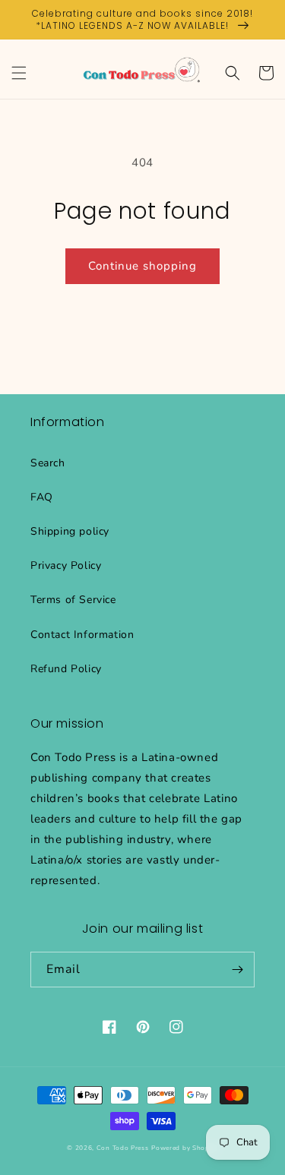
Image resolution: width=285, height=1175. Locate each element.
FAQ (41, 497)
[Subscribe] (237, 969)
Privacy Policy (65, 565)
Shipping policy (69, 531)
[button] (19, 73)
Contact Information (82, 634)
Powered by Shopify (184, 1148)
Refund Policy (66, 669)
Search (47, 463)
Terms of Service (73, 599)
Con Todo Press (123, 1148)
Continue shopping (142, 265)
